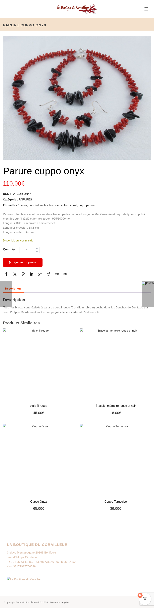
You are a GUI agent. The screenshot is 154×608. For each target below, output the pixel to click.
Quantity (9, 249)
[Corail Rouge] (77, 9)
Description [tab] (13, 288)
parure (90, 205)
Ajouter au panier (24, 262)
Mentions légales (60, 602)
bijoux (23, 205)
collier (65, 205)
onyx (82, 205)
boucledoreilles (38, 205)
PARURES (25, 199)
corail (73, 205)
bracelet (54, 205)
